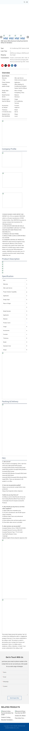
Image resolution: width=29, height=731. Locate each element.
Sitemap (21, 728)
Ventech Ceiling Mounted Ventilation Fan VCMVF (7, 719)
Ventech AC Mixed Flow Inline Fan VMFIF (20, 717)
